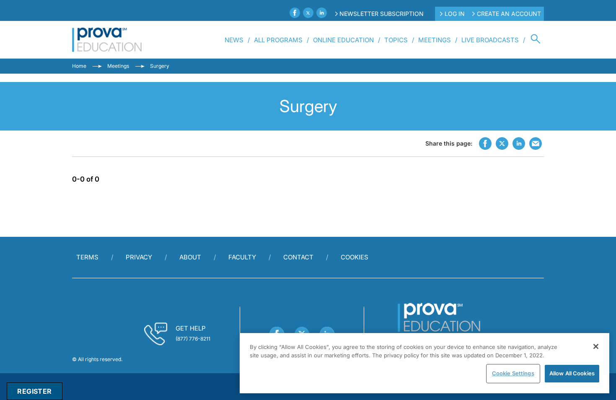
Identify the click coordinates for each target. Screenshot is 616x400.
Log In (455, 13)
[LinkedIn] (321, 13)
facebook (485, 143)
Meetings (434, 40)
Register (34, 391)
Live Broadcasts (490, 40)
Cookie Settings (513, 373)
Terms (87, 257)
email (535, 143)
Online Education (343, 40)
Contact (298, 257)
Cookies (354, 257)
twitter (502, 143)
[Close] (596, 346)
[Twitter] (308, 13)
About (190, 257)
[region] (424, 363)
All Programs (278, 40)
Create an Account (509, 13)
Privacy (139, 257)
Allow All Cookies (572, 373)
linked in (518, 143)
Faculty (242, 257)
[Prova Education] (107, 40)
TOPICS (396, 40)
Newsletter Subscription (381, 13)
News (234, 40)
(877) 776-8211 (193, 339)
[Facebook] (295, 13)
